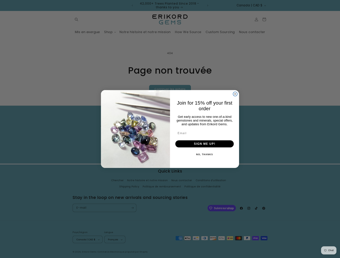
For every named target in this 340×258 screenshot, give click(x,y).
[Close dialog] (235, 94)
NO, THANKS (204, 154)
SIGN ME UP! (204, 143)
